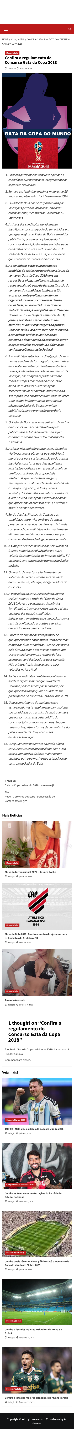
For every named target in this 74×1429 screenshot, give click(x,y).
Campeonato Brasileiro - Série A (20, 1184)
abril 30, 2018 (26, 68)
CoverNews (53, 1419)
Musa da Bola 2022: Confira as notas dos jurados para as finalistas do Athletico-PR (36, 936)
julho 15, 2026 (25, 1133)
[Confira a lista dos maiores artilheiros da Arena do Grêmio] (37, 1302)
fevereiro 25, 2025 (26, 1337)
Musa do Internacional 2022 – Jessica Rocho (30, 872)
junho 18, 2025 (25, 1269)
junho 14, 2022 (25, 876)
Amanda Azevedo (15, 1000)
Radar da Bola (37, 10)
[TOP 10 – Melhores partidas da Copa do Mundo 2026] (37, 1101)
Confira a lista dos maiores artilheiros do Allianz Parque (36, 1398)
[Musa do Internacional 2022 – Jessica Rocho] (37, 844)
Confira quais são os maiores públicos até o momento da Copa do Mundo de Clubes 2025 (37, 1263)
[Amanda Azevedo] (37, 972)
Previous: (29, 783)
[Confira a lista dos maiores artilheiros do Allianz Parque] (37, 1370)
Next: (30, 796)
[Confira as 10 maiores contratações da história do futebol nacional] (37, 1166)
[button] (5, 28)
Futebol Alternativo (15, 1252)
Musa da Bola (12, 53)
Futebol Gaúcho (13, 1320)
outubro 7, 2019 (26, 1004)
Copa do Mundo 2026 (15, 1120)
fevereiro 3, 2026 (26, 1201)
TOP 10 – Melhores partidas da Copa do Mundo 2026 (34, 1129)
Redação (12, 68)
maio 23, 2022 (25, 942)
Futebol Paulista (13, 1389)
